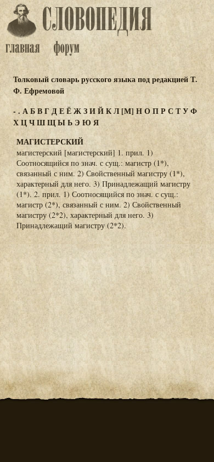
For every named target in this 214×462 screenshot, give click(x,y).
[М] (127, 111)
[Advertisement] (107, 293)
